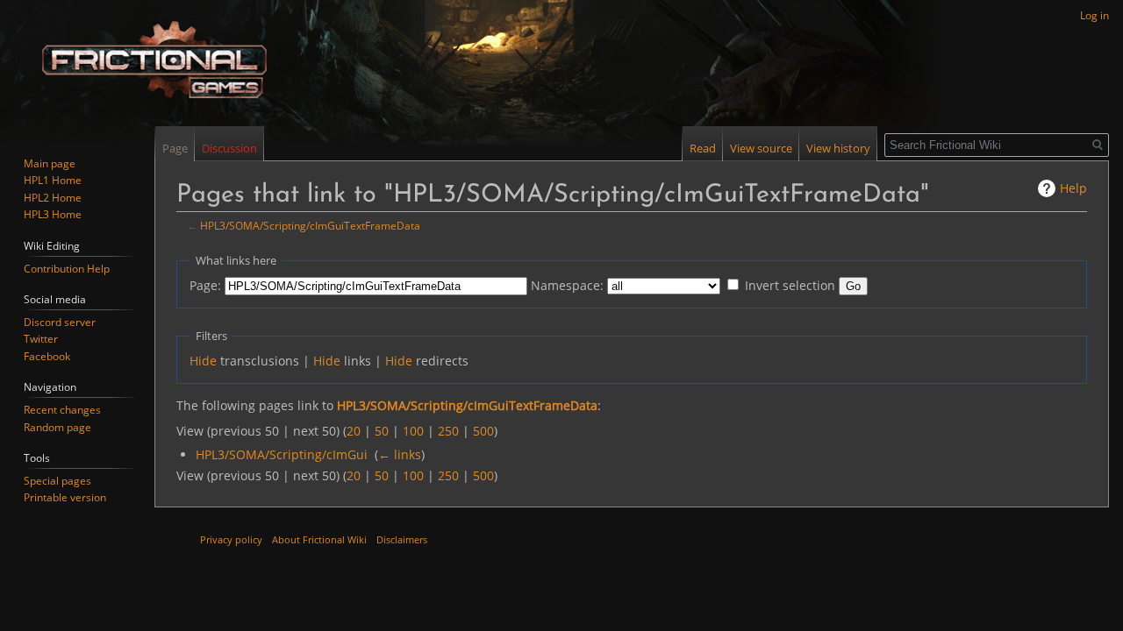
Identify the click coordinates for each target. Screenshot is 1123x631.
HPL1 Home (53, 180)
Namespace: (567, 285)
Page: (205, 285)
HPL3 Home (53, 214)
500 (483, 430)
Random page (57, 427)
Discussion (229, 148)
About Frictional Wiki (319, 539)
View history (838, 148)
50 (382, 430)
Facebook (47, 356)
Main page (49, 163)
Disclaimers (401, 539)
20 (354, 430)
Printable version (65, 497)
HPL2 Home (53, 197)
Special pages (57, 480)
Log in (1094, 15)
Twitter (41, 338)
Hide (203, 360)
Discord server (60, 322)
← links (399, 454)
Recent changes (62, 409)
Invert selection (790, 285)
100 (413, 430)
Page (175, 148)
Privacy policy (231, 539)
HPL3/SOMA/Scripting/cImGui (282, 454)
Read (703, 148)
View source (761, 148)
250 (448, 430)
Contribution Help (67, 268)
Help (1073, 188)
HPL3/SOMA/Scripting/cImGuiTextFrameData (310, 225)
